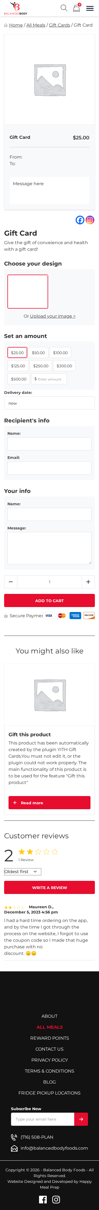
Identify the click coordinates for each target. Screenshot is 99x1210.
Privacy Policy (49, 1060)
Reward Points (49, 1038)
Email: (13, 457)
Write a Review (49, 887)
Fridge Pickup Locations (49, 1093)
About (49, 1016)
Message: (16, 528)
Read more (32, 802)
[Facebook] (80, 220)
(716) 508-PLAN (37, 1137)
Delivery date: (18, 392)
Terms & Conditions (49, 1071)
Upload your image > (53, 316)
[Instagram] (90, 220)
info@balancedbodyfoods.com (54, 1148)
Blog (49, 1082)
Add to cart (49, 600)
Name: (14, 433)
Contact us (49, 1049)
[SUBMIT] (81, 1119)
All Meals (35, 25)
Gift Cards (59, 25)
